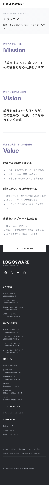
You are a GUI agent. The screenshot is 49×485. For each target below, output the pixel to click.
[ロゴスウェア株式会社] (13, 4)
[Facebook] (5, 272)
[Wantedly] (18, 272)
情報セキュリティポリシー (11, 453)
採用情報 (21, 449)
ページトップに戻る (26, 248)
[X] (12, 272)
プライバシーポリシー (35, 449)
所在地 (13, 449)
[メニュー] (44, 4)
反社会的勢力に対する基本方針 (31, 453)
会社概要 (5, 449)
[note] (24, 272)
